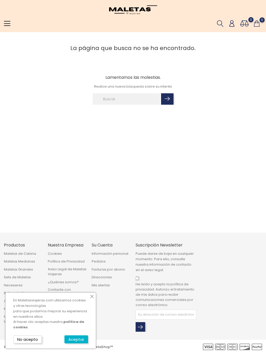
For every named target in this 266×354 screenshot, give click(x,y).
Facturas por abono (108, 269)
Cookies (55, 253)
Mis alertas (101, 285)
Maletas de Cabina (20, 253)
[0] (244, 23)
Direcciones (102, 277)
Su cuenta (102, 245)
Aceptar (76, 339)
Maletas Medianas (19, 261)
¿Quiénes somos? (63, 282)
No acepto (27, 339)
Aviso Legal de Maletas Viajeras (67, 272)
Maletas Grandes (18, 269)
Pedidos (99, 261)
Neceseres (13, 285)
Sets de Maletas (17, 277)
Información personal (110, 253)
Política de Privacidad (66, 261)
